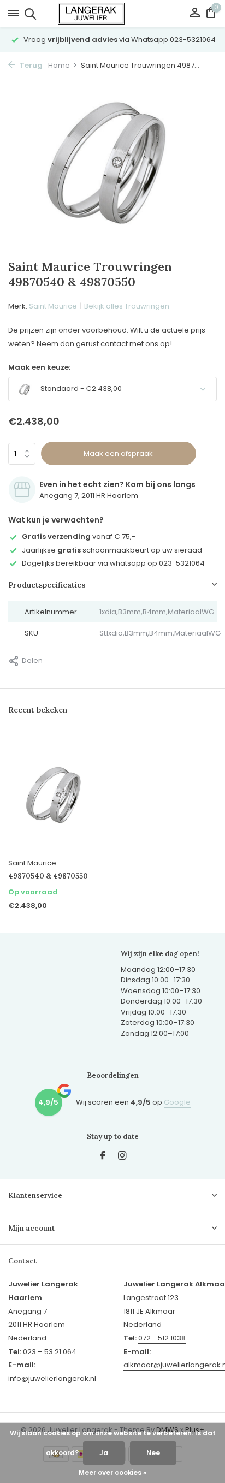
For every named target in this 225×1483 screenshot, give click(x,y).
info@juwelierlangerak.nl (52, 1378)
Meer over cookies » (112, 1472)
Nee (153, 1452)
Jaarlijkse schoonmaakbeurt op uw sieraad (112, 550)
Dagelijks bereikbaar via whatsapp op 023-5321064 (113, 563)
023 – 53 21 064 (49, 1351)
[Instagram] (122, 1156)
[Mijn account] (195, 14)
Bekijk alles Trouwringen (126, 306)
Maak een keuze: (39, 367)
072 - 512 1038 (162, 1338)
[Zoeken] (29, 13)
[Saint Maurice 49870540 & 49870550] (56, 793)
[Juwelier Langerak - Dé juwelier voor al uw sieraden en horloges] (112, 14)
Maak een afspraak (118, 453)
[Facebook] (102, 1156)
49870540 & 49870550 (48, 876)
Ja (103, 1452)
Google (177, 1102)
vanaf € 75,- (78, 536)
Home (59, 65)
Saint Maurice (53, 306)
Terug (30, 65)
